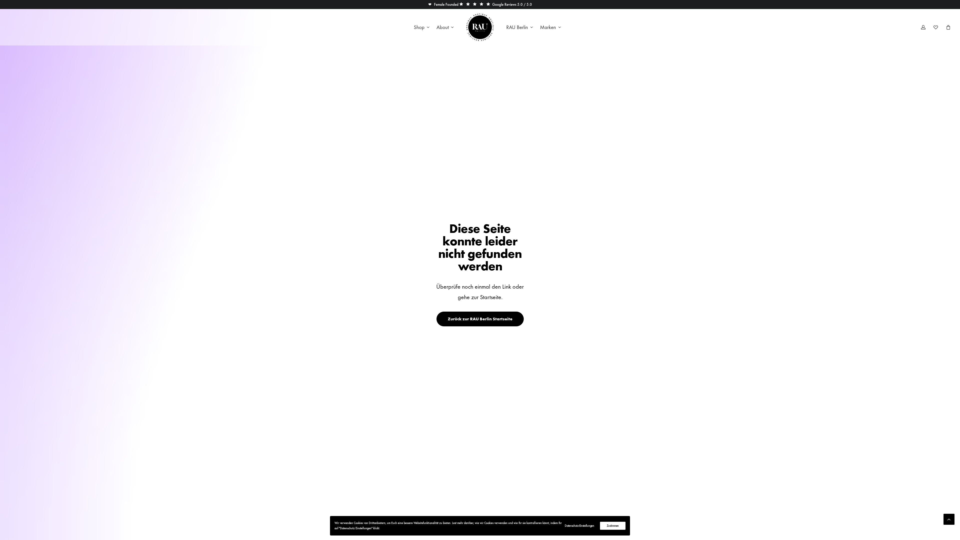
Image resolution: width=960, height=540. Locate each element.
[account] (926, 27)
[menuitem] (421, 27)
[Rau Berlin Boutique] (480, 27)
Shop (419, 27)
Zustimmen (613, 526)
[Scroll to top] (949, 518)
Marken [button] (548, 27)
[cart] (947, 27)
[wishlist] (938, 27)
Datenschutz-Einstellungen (579, 526)
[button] (443, 4)
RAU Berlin (517, 27)
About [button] (442, 27)
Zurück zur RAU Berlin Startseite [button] (480, 319)
